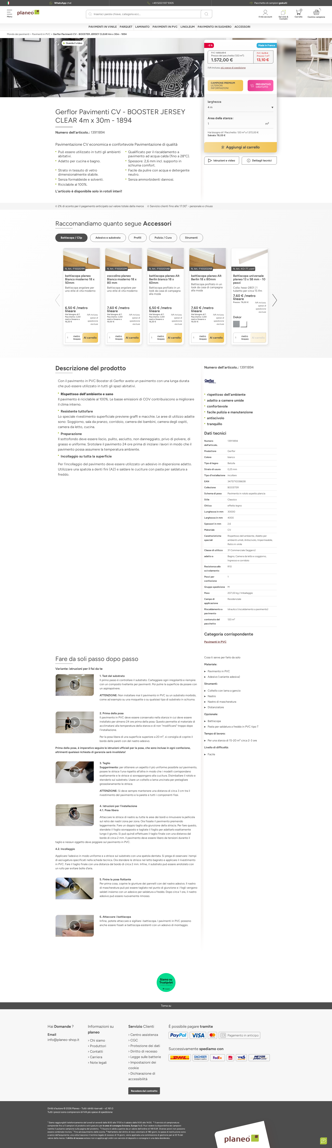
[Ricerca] (90, 14)
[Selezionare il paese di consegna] (8, 3)
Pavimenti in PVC (41, 34)
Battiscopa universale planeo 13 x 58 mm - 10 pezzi (249, 279)
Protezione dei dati (145, 1046)
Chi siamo (97, 1040)
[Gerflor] (240, 381)
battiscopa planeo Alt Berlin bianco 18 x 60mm (164, 279)
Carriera (96, 1057)
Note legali (98, 1062)
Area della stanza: (220, 118)
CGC (134, 1040)
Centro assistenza (144, 1035)
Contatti (96, 1051)
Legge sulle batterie (145, 1057)
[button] (8, 3)
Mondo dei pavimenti (18, 34)
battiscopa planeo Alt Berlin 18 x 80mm (206, 277)
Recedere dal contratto (144, 1090)
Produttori (98, 1046)
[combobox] (240, 108)
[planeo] (242, 1138)
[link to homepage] (28, 12)
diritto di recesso (75, 1138)
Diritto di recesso (143, 1051)
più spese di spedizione (233, 67)
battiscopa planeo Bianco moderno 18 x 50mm (80, 279)
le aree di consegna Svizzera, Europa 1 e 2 (122, 1125)
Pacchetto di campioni (270, 3)
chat (62, 3)
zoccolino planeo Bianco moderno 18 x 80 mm (122, 279)
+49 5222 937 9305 (163, 3)
